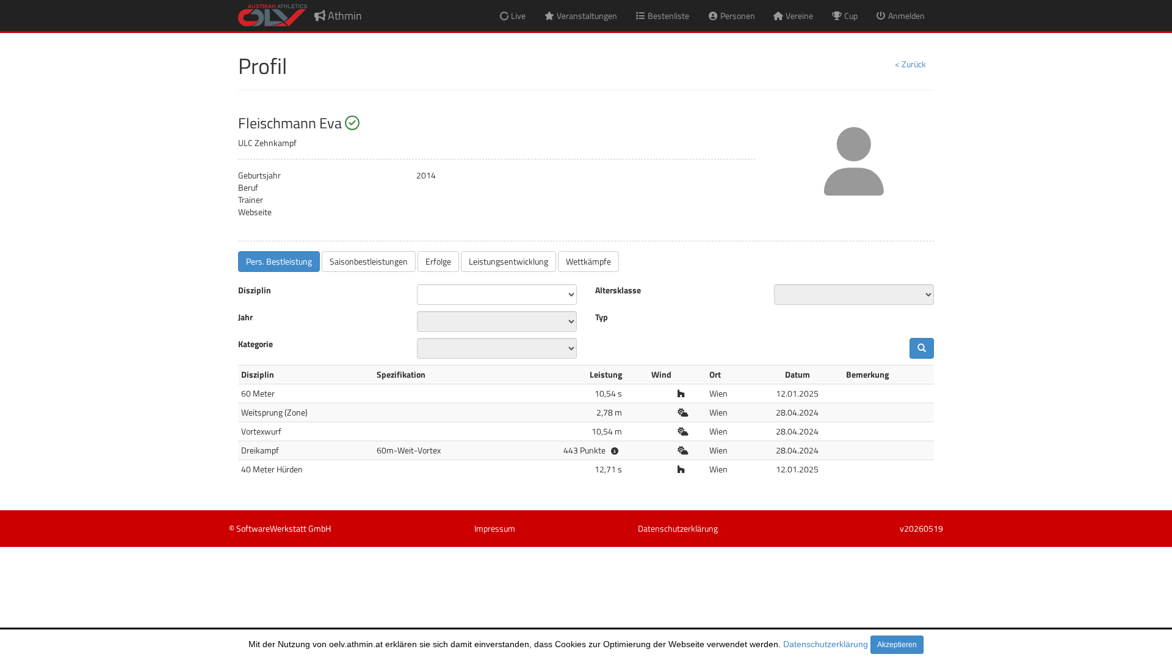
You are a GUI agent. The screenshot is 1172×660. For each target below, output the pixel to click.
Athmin (343, 15)
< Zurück (910, 63)
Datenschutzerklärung (825, 644)
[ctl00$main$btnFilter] (922, 348)
